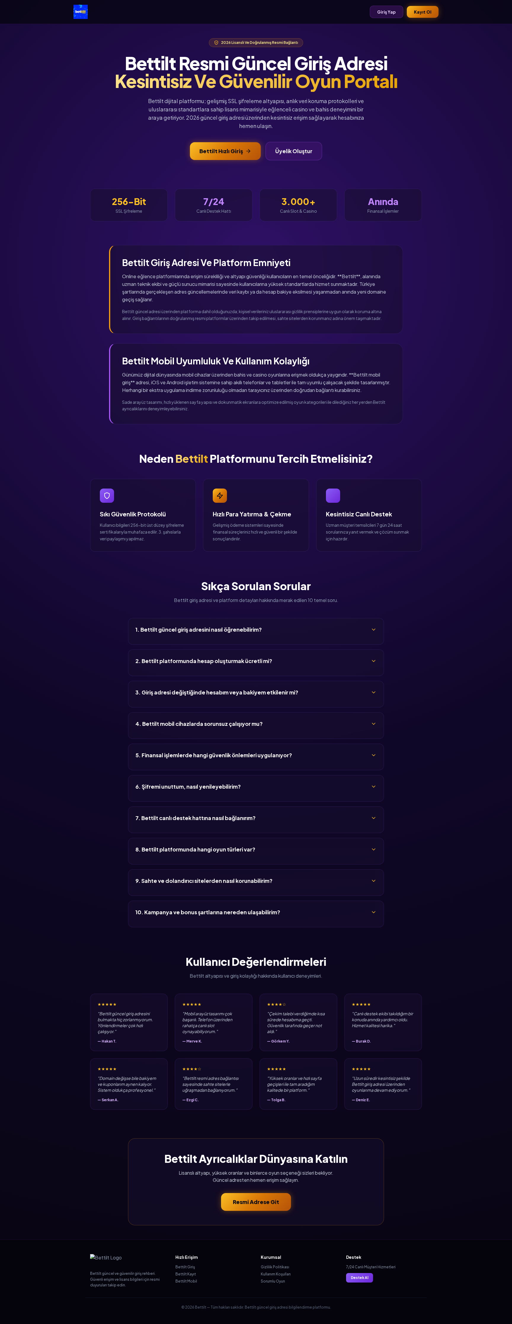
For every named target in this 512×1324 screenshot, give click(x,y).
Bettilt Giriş (185, 1267)
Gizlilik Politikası (275, 1267)
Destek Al (359, 1277)
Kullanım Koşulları (276, 1274)
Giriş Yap (386, 12)
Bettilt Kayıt (185, 1274)
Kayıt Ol (422, 12)
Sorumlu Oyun (273, 1281)
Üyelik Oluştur (293, 151)
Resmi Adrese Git (256, 1201)
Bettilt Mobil (186, 1281)
